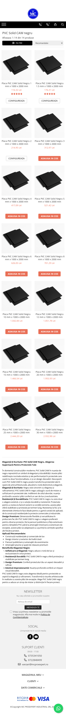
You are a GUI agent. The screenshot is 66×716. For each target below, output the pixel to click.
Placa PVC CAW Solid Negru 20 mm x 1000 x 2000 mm (50, 373)
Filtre (18, 43)
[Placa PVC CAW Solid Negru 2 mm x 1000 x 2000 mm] (16, 123)
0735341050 (34, 655)
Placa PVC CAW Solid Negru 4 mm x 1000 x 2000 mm (16, 200)
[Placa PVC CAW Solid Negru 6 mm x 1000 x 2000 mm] (16, 238)
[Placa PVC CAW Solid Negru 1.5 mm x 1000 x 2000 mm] (49, 65)
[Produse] (4, 25)
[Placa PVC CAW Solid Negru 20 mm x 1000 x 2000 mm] (49, 354)
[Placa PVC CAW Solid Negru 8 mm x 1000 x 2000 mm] (49, 238)
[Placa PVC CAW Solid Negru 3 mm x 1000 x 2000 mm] (49, 123)
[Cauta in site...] (62, 24)
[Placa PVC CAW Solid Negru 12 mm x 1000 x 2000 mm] (49, 296)
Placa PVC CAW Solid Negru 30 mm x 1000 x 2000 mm (50, 431)
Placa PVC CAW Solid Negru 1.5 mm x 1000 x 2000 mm (50, 85)
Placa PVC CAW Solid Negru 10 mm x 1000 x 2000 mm (17, 315)
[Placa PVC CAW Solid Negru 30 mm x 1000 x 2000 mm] (49, 411)
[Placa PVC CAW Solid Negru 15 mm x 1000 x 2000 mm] (16, 354)
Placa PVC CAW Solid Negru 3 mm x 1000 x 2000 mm (49, 142)
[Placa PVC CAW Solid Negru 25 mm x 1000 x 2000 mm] (16, 411)
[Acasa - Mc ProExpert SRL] (33, 13)
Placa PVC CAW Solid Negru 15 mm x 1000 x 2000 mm (17, 373)
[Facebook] (30, 636)
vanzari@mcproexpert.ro (34, 664)
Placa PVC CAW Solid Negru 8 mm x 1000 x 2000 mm (49, 258)
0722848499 (34, 660)
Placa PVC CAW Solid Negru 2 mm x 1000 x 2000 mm (16, 142)
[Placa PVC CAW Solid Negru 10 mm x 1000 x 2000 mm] (16, 296)
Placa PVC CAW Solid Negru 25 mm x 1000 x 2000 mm (17, 431)
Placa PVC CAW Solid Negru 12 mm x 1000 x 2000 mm (50, 315)
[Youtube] (36, 636)
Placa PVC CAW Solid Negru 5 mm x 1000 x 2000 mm (49, 200)
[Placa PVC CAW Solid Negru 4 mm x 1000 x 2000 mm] (16, 181)
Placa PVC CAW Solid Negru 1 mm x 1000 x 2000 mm (16, 85)
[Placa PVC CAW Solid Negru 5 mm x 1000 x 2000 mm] (49, 181)
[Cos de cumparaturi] (55, 24)
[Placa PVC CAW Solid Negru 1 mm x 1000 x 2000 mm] (16, 65)
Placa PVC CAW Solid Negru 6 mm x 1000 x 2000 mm (16, 258)
